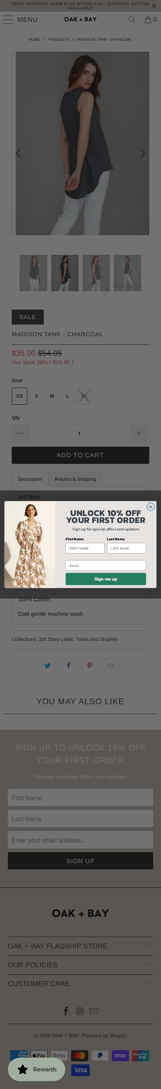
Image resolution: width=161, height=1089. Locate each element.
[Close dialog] (151, 506)
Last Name (116, 539)
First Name (75, 539)
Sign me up (106, 578)
